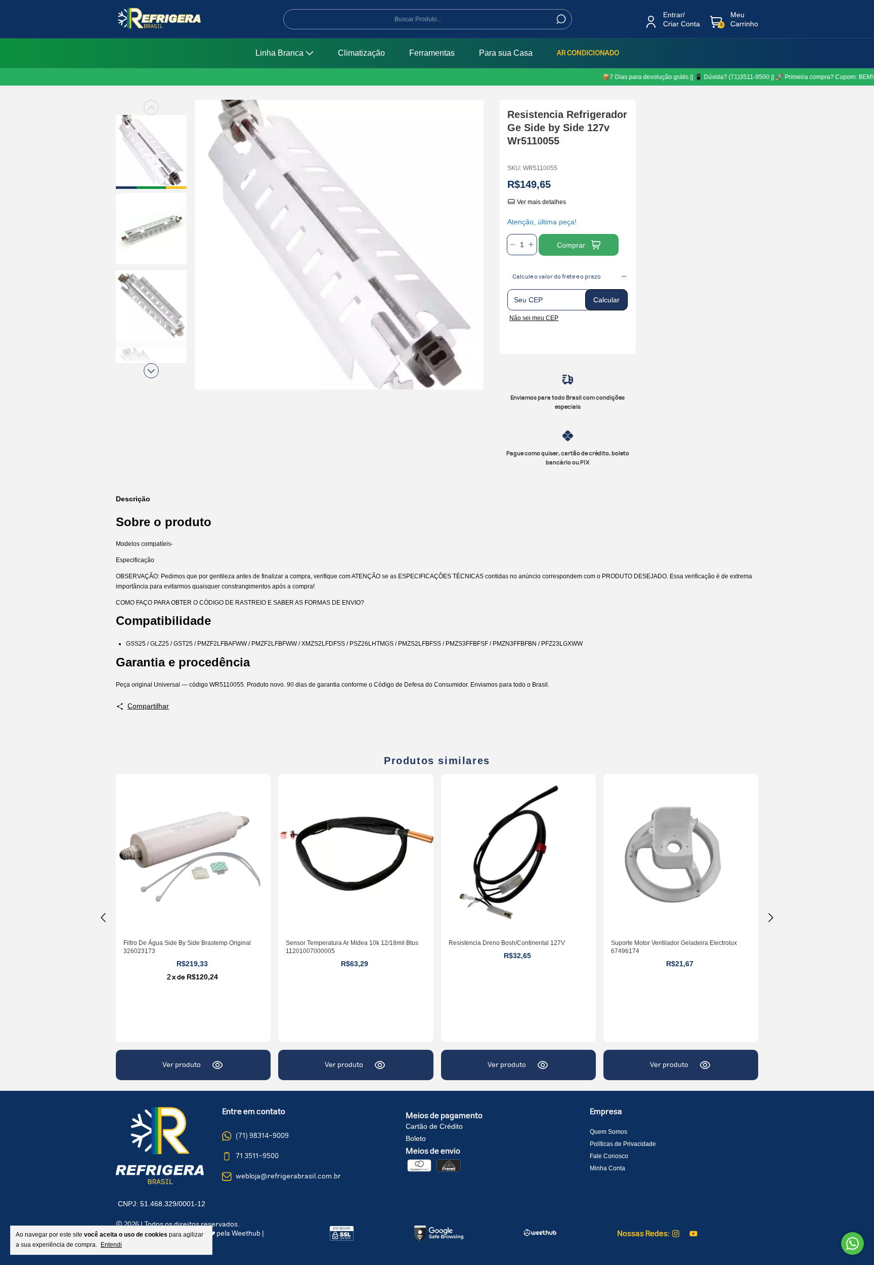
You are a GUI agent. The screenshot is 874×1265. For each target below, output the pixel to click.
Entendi (111, 1244)
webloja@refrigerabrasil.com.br (288, 1176)
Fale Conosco (609, 1156)
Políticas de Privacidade (623, 1144)
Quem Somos (608, 1131)
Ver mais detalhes (540, 202)
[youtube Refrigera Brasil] (693, 1234)
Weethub (246, 1233)
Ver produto (181, 1065)
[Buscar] (560, 19)
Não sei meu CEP (533, 318)
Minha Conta (607, 1168)
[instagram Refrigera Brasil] (676, 1234)
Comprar (571, 245)
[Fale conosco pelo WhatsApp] (852, 1243)
